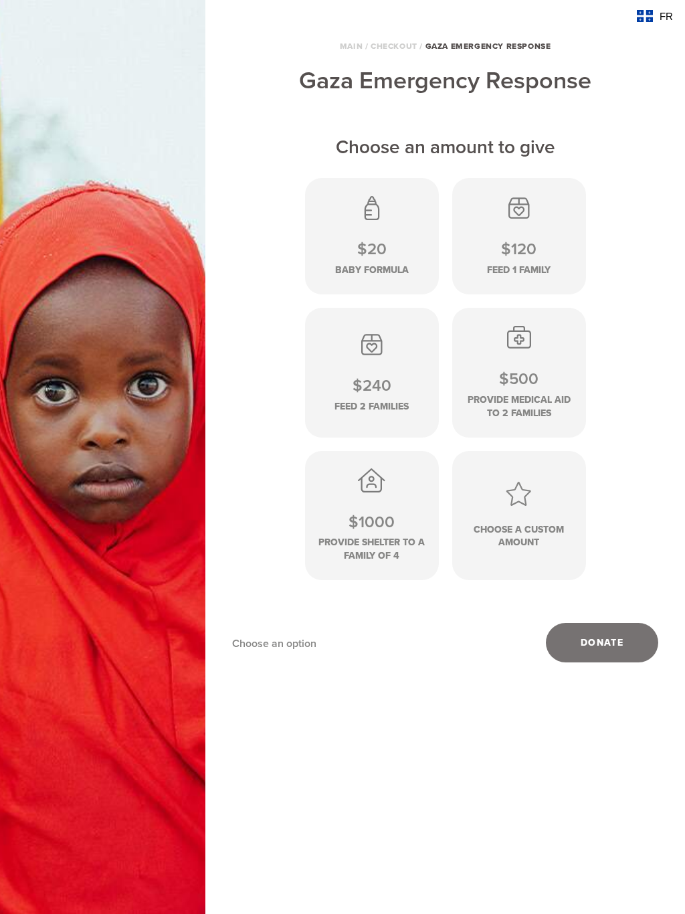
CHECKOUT (394, 46)
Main (351, 46)
